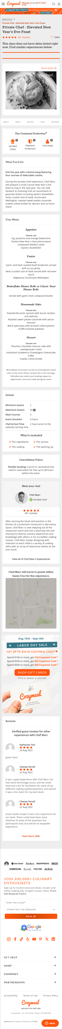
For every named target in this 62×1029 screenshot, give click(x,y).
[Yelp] (27, 939)
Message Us (27, 3)
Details (30, 122)
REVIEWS (55, 122)
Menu (18, 122)
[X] (46, 939)
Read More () (31, 836)
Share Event (47, 68)
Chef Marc (34, 494)
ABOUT (6, 122)
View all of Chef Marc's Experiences (31, 559)
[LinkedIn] (53, 939)
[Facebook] (15, 939)
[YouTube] (34, 939)
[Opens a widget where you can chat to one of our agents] (50, 1023)
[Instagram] (8, 939)
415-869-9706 (46, 1013)
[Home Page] (13, 4)
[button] (3, 4)
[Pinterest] (40, 939)
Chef (42, 122)
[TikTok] (21, 939)
